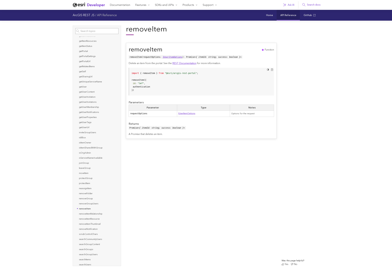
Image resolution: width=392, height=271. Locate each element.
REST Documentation (184, 63)
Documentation (120, 5)
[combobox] (96, 31)
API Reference (107, 15)
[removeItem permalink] (164, 49)
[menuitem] (269, 15)
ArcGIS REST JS (83, 15)
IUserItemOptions (172, 57)
